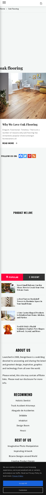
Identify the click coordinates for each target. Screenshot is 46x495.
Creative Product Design (23, 461)
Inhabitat (23, 420)
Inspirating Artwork (23, 451)
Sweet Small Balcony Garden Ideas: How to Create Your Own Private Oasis (30, 287)
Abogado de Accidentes (23, 410)
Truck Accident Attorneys (23, 405)
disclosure (28, 379)
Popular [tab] (13, 277)
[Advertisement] (23, 40)
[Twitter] (25, 156)
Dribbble (23, 415)
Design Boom (23, 425)
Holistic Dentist (23, 400)
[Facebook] (21, 156)
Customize (23, 490)
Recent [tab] (35, 277)
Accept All (23, 483)
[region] (23, 478)
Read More (23, 95)
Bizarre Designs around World (23, 456)
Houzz (23, 430)
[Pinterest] (30, 156)
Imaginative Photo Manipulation (23, 446)
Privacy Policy (17, 476)
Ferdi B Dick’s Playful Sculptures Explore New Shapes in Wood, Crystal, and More (30, 328)
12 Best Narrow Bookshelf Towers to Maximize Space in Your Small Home (29, 301)
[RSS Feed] (34, 156)
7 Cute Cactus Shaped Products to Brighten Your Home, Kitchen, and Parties (31, 315)
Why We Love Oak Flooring (20, 124)
